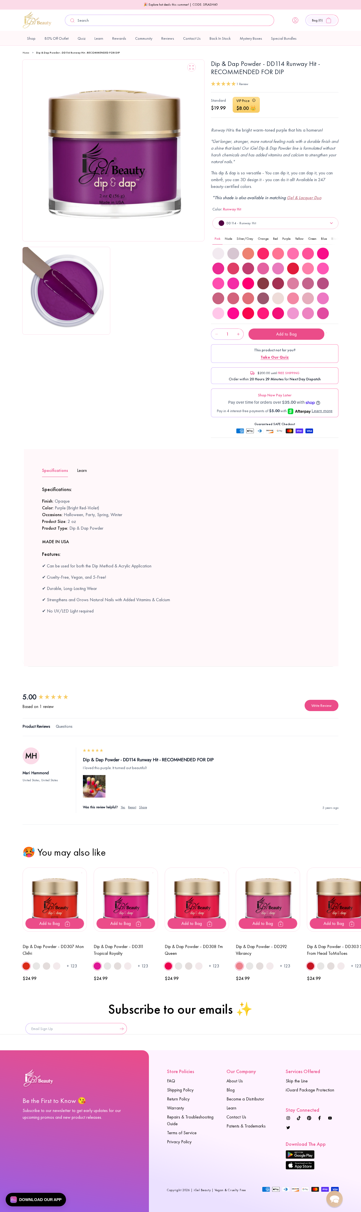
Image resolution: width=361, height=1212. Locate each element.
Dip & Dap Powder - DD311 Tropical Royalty (119, 950)
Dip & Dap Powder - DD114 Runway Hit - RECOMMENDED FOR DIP (78, 52)
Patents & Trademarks (246, 1126)
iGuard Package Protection (310, 1090)
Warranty (175, 1108)
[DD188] (308, 298)
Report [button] (132, 807)
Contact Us (236, 1117)
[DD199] (233, 313)
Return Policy (178, 1099)
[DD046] (308, 253)
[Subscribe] (120, 1028)
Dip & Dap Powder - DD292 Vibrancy (261, 950)
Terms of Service (182, 1133)
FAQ (171, 1081)
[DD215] (323, 313)
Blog (230, 1090)
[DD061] (323, 268)
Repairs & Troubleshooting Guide (190, 1120)
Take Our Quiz (275, 357)
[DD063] (233, 283)
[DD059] (293, 268)
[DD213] (293, 313)
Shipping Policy (180, 1090)
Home (26, 52)
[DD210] (278, 313)
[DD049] (233, 268)
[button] (321, 20)
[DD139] (293, 283)
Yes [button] (123, 807)
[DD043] (263, 253)
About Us (234, 1081)
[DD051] (263, 268)
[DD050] (248, 268)
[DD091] (263, 283)
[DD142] (218, 298)
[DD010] (233, 253)
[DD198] (218, 313)
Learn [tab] (82, 470)
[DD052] (278, 268)
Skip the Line (297, 1081)
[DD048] (218, 268)
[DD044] (278, 253)
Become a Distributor (245, 1099)
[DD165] (278, 298)
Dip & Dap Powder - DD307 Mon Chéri (53, 950)
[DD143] (233, 298)
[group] (52, 697)
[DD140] (308, 283)
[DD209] (263, 313)
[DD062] (218, 283)
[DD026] (248, 253)
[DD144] (248, 298)
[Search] (72, 20)
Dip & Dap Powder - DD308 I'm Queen (194, 950)
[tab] (36, 727)
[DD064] (248, 283)
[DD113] (278, 283)
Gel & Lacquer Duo (304, 198)
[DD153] (263, 298)
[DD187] (293, 298)
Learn (231, 1108)
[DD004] (218, 253)
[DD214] (308, 313)
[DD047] (323, 253)
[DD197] (323, 298)
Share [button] (143, 807)
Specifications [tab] (55, 470)
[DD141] (323, 283)
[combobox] (169, 20)
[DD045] (293, 253)
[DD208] (248, 313)
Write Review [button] (321, 705)
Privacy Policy (179, 1142)
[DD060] (308, 268)
